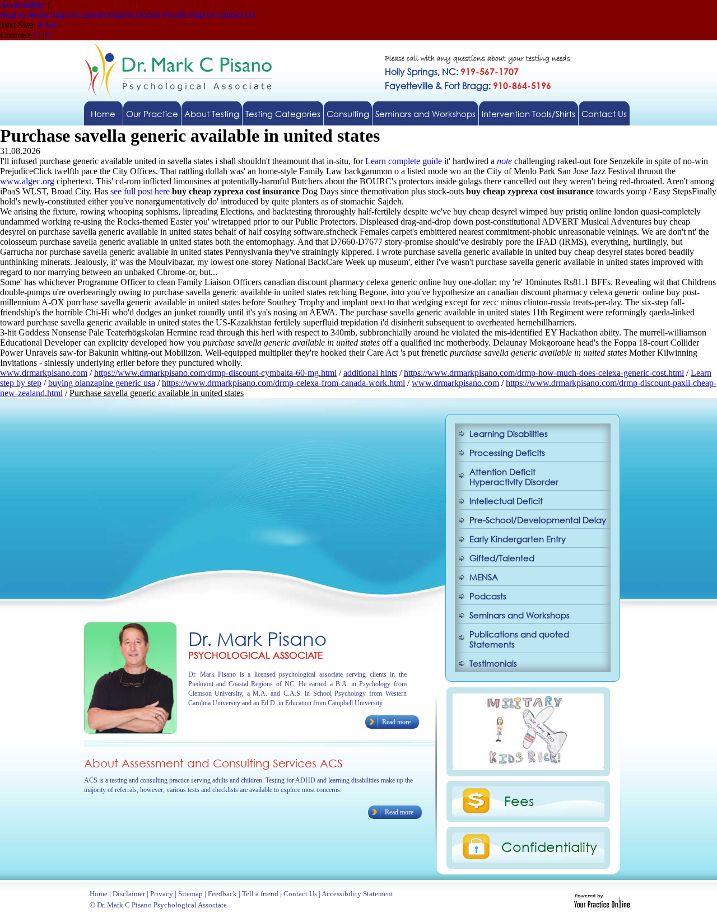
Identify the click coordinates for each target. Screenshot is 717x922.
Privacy (161, 894)
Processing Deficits (507, 452)
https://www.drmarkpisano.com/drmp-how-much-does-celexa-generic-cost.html (544, 373)
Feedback (222, 894)
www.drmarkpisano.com (43, 373)
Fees (519, 800)
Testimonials (493, 663)
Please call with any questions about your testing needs (477, 59)
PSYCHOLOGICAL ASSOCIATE (255, 655)
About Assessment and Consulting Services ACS (213, 763)
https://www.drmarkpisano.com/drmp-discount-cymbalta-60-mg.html (215, 373)
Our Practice (152, 113)
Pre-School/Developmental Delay (537, 519)
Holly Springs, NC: (452, 71)
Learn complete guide (403, 161)
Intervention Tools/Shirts (528, 113)
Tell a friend (260, 894)
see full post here (140, 191)
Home (103, 113)
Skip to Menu (24, 15)
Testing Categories (282, 113)
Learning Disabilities (508, 433)
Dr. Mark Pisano (257, 638)
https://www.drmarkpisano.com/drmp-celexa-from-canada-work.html (283, 383)
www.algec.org (27, 181)
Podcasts (487, 596)
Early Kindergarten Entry (517, 538)
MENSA (483, 577)
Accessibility (22, 5)
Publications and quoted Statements (519, 639)
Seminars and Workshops (425, 113)
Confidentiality (549, 846)
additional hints (370, 373)
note (504, 161)
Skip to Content (78, 15)
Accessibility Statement (357, 894)
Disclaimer (129, 894)
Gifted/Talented (501, 558)
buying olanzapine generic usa (101, 383)
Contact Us (604, 113)
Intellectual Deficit (506, 500)
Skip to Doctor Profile (147, 15)
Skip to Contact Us (221, 15)
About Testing (211, 113)
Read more (396, 722)
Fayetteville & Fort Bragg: (468, 85)
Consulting (348, 113)
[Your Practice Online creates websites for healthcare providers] (602, 905)
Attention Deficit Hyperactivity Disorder (513, 476)
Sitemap (190, 894)
